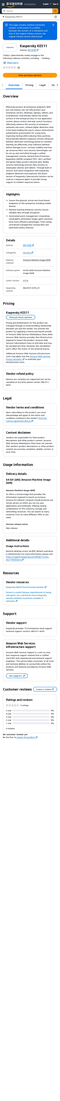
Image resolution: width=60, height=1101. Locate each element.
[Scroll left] (3, 85)
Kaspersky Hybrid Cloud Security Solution (25, 587)
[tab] (14, 85)
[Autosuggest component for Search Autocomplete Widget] (55, 11)
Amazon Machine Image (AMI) (36, 260)
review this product (26, 737)
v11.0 (25, 280)
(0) (18, 67)
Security (26, 252)
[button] (4, 4)
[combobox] (27, 11)
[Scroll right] (57, 85)
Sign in (55, 4)
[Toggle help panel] (56, 16)
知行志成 (32, 50)
